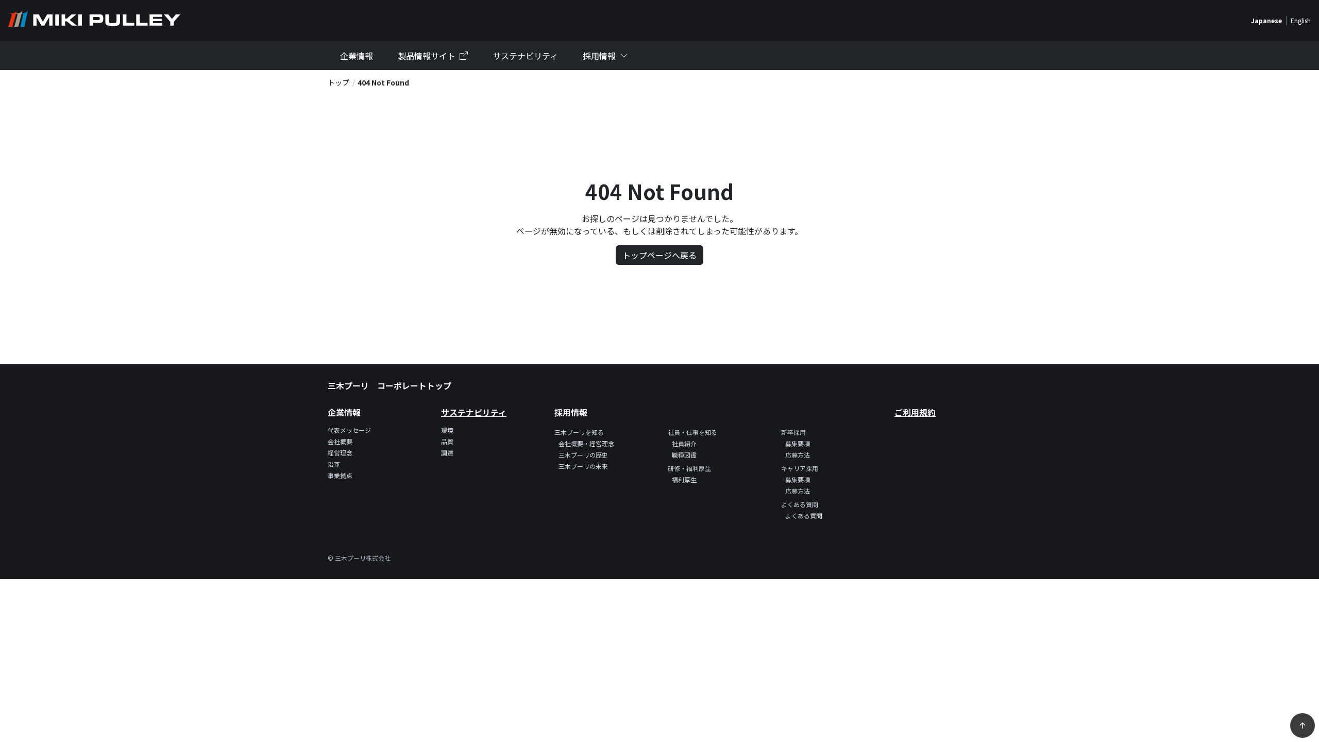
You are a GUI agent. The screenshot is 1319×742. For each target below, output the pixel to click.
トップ (338, 82)
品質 (447, 441)
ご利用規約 (915, 412)
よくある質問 (803, 515)
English (1301, 20)
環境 (447, 430)
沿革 (334, 464)
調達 (447, 452)
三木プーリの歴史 (583, 454)
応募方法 (797, 454)
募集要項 (797, 443)
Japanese (1266, 20)
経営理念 (340, 452)
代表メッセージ (349, 430)
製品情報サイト (426, 55)
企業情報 (356, 55)
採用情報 (599, 55)
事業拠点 (340, 475)
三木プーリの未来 (583, 466)
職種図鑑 (684, 454)
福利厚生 (684, 479)
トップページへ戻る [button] (659, 255)
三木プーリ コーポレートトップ (389, 385)
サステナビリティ (525, 55)
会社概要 (340, 441)
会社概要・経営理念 (586, 443)
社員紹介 (684, 443)
